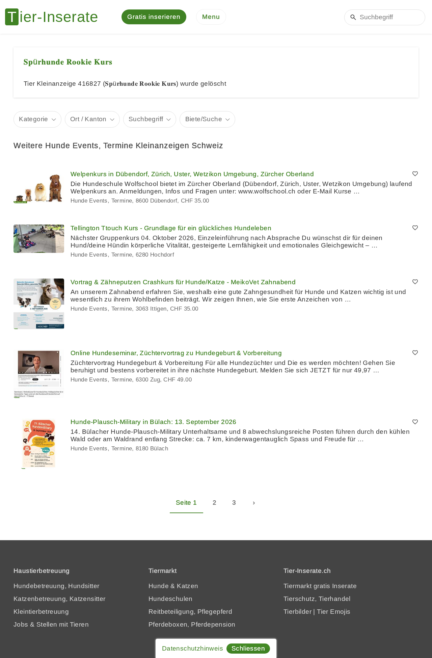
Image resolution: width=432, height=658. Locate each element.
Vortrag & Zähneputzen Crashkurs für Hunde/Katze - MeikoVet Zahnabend (183, 282)
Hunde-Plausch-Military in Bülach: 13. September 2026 (154, 421)
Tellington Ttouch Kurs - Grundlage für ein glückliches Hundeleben (171, 228)
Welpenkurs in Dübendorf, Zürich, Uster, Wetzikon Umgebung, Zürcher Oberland (192, 174)
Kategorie (33, 119)
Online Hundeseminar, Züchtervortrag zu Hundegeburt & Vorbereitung (176, 353)
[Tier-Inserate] (55, 17)
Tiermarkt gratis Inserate (320, 585)
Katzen (187, 585)
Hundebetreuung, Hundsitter (56, 585)
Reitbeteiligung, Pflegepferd (190, 611)
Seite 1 (186, 502)
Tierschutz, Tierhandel (317, 598)
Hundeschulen (170, 598)
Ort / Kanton (88, 119)
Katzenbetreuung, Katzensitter (60, 598)
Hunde (158, 585)
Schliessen (248, 648)
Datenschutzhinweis (192, 648)
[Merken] (415, 174)
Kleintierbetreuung (41, 611)
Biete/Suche (203, 119)
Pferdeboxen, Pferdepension (191, 624)
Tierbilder (298, 611)
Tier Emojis (333, 611)
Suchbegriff (146, 119)
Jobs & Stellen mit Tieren (51, 624)
